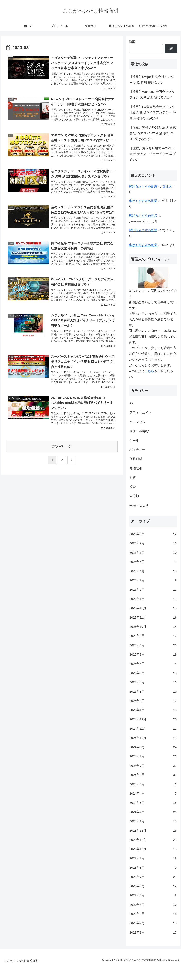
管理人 (167, 186)
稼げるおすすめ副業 (143, 186)
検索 (132, 41)
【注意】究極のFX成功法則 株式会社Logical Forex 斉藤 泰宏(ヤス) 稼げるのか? (152, 133)
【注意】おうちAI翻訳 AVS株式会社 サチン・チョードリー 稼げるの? (152, 153)
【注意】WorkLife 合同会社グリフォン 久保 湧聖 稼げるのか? (152, 94)
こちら (149, 371)
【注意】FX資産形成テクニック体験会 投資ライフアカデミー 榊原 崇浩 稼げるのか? (152, 112)
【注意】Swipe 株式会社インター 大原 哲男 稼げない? (151, 79)
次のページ (62, 446)
